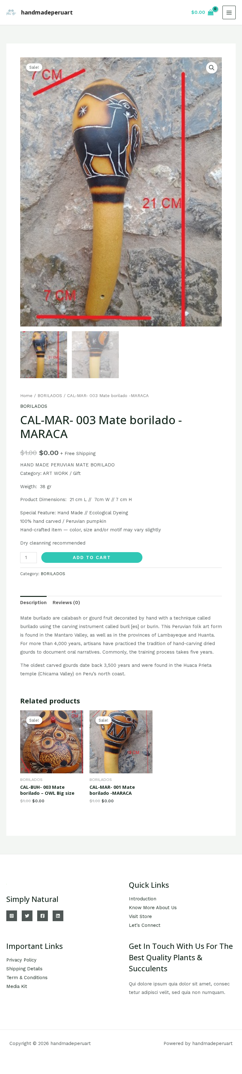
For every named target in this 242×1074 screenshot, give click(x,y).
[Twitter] (27, 915)
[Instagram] (11, 915)
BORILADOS (49, 395)
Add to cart (92, 557)
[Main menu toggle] (229, 12)
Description (33, 602)
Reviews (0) (66, 602)
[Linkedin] (58, 915)
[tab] (33, 602)
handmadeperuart (47, 12)
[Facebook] (42, 915)
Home (26, 395)
